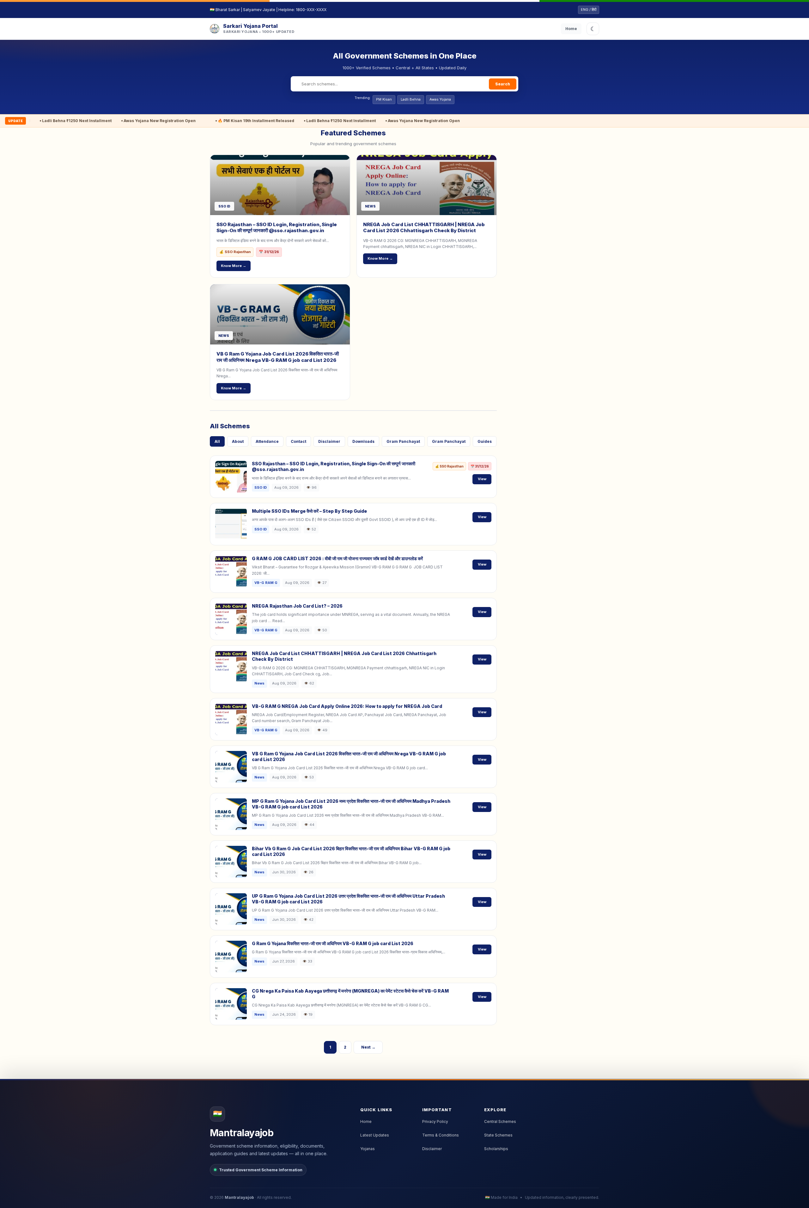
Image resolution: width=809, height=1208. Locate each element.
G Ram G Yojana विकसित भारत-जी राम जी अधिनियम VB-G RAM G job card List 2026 (332, 943)
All (217, 441)
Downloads (363, 441)
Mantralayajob (239, 1197)
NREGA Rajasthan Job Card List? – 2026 (297, 606)
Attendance (267, 441)
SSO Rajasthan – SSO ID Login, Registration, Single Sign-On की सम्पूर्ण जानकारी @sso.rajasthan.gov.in (276, 227)
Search (502, 84)
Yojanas (367, 1148)
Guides (484, 441)
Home (571, 28)
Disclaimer (329, 441)
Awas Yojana (440, 99)
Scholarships (496, 1148)
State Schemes (498, 1135)
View (482, 479)
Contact (298, 441)
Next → (368, 1047)
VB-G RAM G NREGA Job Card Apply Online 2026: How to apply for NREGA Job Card (347, 706)
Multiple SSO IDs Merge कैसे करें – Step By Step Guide (309, 511)
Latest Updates (374, 1135)
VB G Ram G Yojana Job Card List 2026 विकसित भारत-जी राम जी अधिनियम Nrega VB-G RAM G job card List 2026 (277, 357)
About (238, 441)
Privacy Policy (435, 1121)
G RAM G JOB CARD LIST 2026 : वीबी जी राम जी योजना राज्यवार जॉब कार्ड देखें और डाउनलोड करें (337, 558)
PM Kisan (384, 99)
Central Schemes (500, 1121)
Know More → (233, 265)
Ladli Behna (411, 99)
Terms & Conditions (440, 1135)
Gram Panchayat (403, 441)
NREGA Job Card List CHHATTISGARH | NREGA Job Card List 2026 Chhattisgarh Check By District (424, 227)
